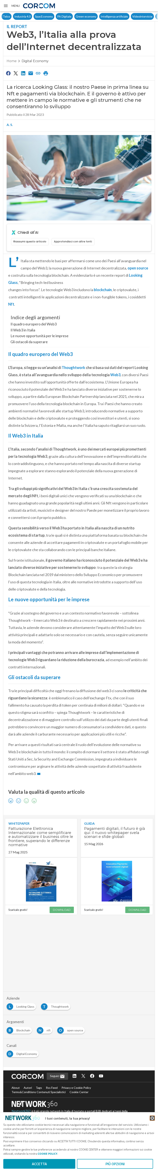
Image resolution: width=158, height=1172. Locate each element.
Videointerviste (131, 16)
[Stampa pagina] (45, 73)
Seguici (55, 1076)
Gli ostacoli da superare (29, 341)
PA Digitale (53, 16)
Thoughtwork (73, 367)
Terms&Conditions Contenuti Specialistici (39, 1092)
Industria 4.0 (11, 16)
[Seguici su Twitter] (83, 1076)
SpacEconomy (32, 16)
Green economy (74, 16)
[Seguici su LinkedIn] (74, 1076)
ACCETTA (39, 1164)
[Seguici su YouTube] (101, 1076)
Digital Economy (35, 61)
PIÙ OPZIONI (115, 1164)
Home (12, 61)
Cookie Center (79, 1092)
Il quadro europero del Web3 (33, 324)
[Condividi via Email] (30, 73)
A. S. (10, 125)
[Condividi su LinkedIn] (23, 73)
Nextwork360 (21, 1111)
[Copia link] (38, 73)
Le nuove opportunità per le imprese (39, 335)
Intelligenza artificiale (102, 16)
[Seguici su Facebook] (92, 1076)
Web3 (115, 374)
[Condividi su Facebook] (8, 73)
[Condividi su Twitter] (15, 73)
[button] (11, 6)
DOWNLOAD (62, 909)
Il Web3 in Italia (22, 330)
